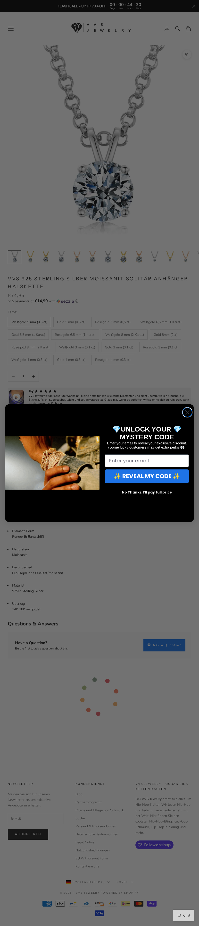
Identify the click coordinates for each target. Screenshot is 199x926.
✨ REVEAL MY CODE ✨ (147, 476)
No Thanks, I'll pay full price (147, 492)
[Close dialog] (187, 412)
